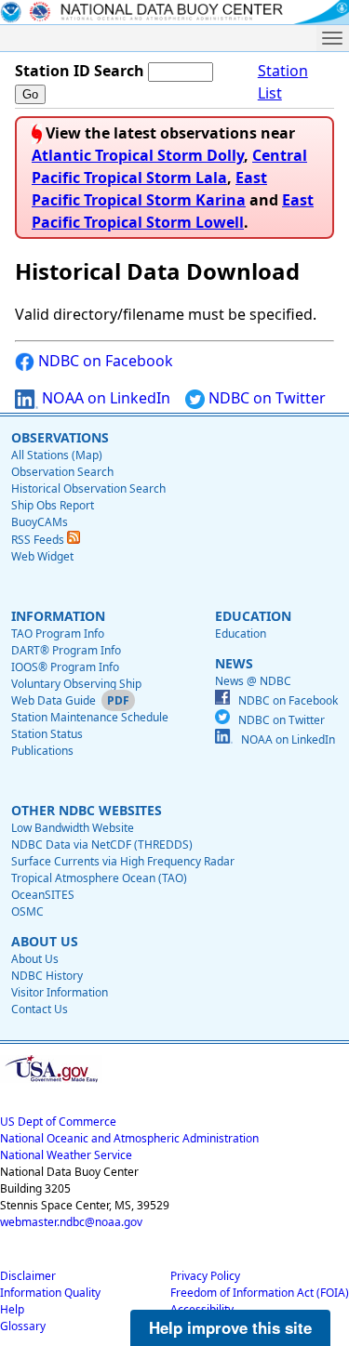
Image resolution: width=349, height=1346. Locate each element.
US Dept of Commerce (58, 1121)
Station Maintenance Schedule (89, 717)
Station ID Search (79, 70)
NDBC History (47, 975)
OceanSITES (42, 895)
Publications (42, 751)
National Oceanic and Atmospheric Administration (129, 1138)
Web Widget (42, 556)
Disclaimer (28, 1276)
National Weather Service (66, 1155)
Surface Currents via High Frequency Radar (123, 861)
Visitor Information (59, 992)
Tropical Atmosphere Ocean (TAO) (99, 878)
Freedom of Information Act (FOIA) (259, 1292)
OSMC (27, 911)
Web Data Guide (53, 700)
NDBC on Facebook (103, 360)
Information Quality (50, 1292)
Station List (283, 81)
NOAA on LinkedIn (104, 398)
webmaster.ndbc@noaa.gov (71, 1222)
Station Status (47, 734)
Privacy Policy (205, 1276)
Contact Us (39, 1009)
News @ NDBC (253, 681)
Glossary (23, 1326)
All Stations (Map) (56, 455)
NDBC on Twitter (265, 398)
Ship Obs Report (52, 505)
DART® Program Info (66, 650)
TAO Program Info (57, 633)
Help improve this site (230, 1327)
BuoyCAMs (39, 522)
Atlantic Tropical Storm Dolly (138, 155)
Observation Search (62, 472)
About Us (35, 959)
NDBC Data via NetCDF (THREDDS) (102, 844)
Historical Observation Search (88, 488)
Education (240, 633)
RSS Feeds (39, 540)
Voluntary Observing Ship (76, 684)
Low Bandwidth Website (72, 828)
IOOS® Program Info (65, 667)
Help (12, 1309)
